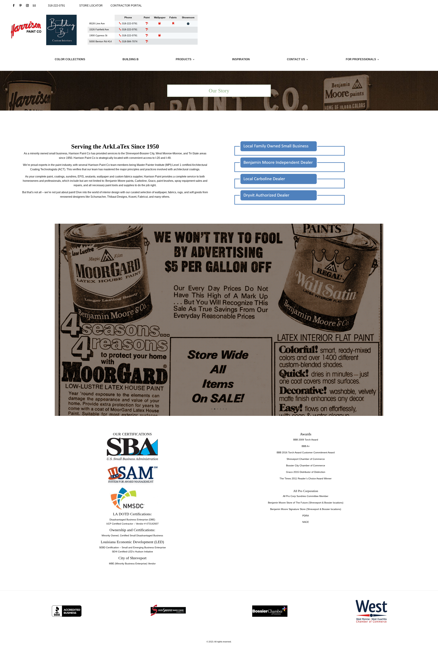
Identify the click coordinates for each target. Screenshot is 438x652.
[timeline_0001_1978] (219, 415)
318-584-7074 (129, 41)
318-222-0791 (129, 23)
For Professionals (361, 59)
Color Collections (70, 59)
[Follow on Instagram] (27, 5)
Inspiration (241, 59)
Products (183, 59)
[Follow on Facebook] (13, 5)
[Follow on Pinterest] (20, 5)
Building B (131, 59)
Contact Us (296, 59)
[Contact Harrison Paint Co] (34, 5)
